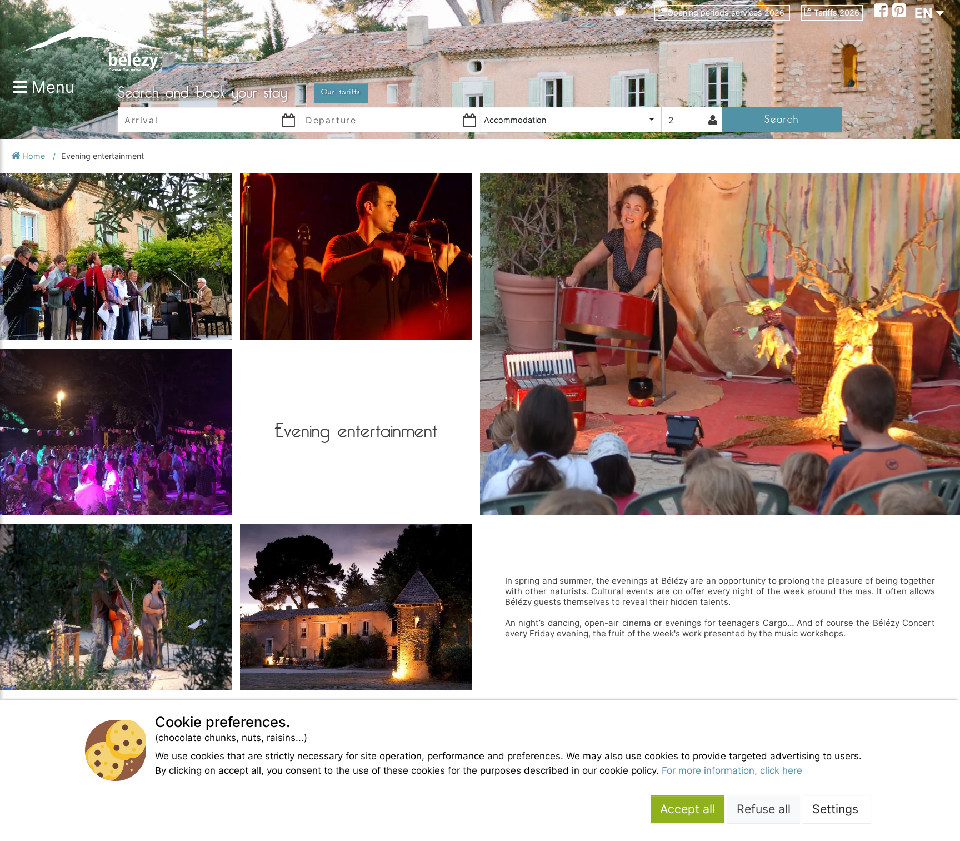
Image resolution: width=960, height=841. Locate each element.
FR (922, 33)
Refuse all (764, 809)
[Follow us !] (883, 12)
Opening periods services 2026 (727, 12)
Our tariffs (341, 92)
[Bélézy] (91, 37)
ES (923, 53)
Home (33, 156)
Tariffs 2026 (836, 12)
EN (925, 13)
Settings (837, 809)
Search (781, 119)
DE (923, 73)
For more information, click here (732, 770)
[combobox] (570, 119)
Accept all (687, 809)
